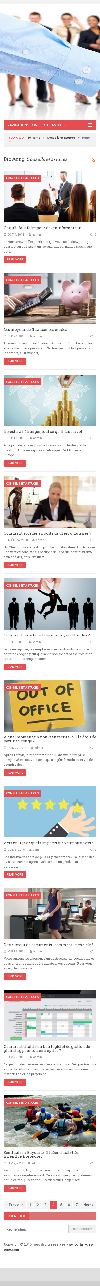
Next (87, 1205)
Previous (16, 1205)
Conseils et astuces (61, 137)
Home (35, 137)
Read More (15, 259)
